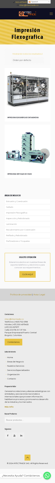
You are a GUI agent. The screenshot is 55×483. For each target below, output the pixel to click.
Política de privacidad (21, 294)
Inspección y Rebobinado (18, 218)
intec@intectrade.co (28, 5)
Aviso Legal (39, 294)
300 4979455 (21, 2)
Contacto (11, 379)
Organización (13, 374)
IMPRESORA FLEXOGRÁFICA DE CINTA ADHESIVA (22, 117)
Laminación (11, 224)
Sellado (9, 207)
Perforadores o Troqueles (18, 241)
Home (10, 357)
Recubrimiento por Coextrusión (20, 230)
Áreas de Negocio (15, 361)
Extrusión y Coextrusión (17, 201)
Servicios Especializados (18, 370)
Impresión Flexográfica (16, 213)
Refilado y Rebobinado (16, 235)
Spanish (34, 2)
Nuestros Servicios (15, 366)
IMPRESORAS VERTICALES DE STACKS (19, 174)
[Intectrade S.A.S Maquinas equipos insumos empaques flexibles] (27, 14)
